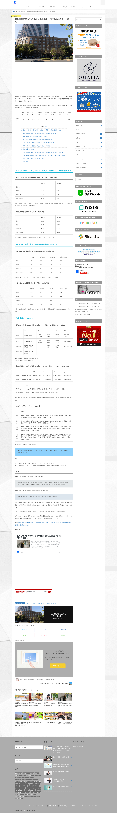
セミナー (78, 154)
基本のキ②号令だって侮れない (83, 303)
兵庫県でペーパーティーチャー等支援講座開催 (61, 780)
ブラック (29, 781)
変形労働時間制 (30, 788)
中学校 (17, 783)
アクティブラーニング (20, 777)
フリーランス (33, 779)
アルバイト (31, 777)
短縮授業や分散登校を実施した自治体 (35, 136)
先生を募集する (83, 7)
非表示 (45, 126)
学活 (27, 790)
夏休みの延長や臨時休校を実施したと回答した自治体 (39, 133)
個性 (17, 786)
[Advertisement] (44, 79)
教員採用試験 (26, 792)
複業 (38, 796)
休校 (39, 603)
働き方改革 (23, 786)
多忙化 (38, 788)
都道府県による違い (27, 149)
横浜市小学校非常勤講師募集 (61, 757)
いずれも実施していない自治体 (33, 158)
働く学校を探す (64, 7)
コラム (34, 7)
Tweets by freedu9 (78, 746)
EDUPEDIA (18, 773)
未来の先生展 (26, 794)
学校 (55, 603)
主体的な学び (25, 783)
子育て (77, 142)
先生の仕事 (27, 7)
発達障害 (18, 796)
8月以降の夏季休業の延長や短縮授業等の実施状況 (36, 139)
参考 (25, 162)
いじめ (29, 775)
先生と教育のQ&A (54, 7)
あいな (24, 775)
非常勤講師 (18, 798)
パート (26, 779)
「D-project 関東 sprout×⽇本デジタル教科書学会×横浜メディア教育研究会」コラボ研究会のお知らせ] (61, 749)
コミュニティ (19, 779)
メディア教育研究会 (81, 167)
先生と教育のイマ (43, 7)
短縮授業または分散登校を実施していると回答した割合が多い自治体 (44, 155)
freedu (95, 303)
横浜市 (33, 794)
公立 (30, 786)
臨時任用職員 (30, 796)
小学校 (32, 790)
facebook (25, 773)
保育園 (37, 783)
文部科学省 (49, 603)
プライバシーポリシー (94, 7)
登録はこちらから (58, 665)
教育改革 (18, 794)
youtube (17, 775)
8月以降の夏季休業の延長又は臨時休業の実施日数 (39, 142)
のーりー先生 (37, 775)
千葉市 (23, 788)
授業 (43, 603)
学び (17, 790)
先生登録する (74, 7)
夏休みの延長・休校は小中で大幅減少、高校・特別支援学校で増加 (41, 130)
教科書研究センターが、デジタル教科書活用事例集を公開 (61, 765)
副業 (17, 788)
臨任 (23, 796)
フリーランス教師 (20, 781)
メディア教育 (37, 781)
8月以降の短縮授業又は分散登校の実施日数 (37, 146)
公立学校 (35, 786)
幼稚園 (38, 790)
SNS (37, 773)
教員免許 (18, 792)
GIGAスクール (79, 159)
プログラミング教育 (81, 163)
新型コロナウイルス (31, 603)
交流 (31, 783)
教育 (39, 792)
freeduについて (18, 7)
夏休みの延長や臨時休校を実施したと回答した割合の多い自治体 (43, 152)
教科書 (33, 792)
